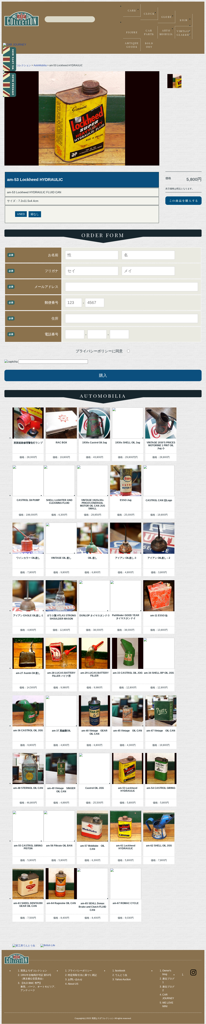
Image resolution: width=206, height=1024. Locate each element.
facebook (120, 970)
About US (73, 983)
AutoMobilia (40, 65)
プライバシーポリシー (80, 970)
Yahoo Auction (123, 979)
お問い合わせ (75, 979)
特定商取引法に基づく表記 (82, 975)
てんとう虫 (121, 975)
